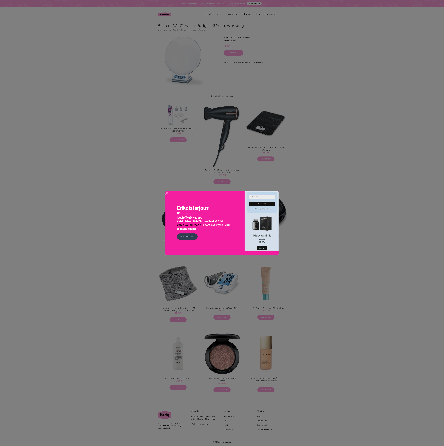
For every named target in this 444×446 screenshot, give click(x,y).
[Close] (166, 193)
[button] (187, 236)
